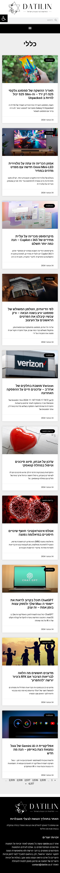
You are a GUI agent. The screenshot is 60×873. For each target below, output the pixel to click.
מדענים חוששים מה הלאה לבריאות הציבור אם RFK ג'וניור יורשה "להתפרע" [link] (33, 676)
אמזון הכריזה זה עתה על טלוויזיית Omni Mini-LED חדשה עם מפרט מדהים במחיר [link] (31, 167)
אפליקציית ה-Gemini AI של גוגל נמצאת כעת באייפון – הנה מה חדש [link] (31, 749)
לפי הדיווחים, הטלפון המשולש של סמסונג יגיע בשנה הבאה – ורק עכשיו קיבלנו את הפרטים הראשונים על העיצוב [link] (30, 314)
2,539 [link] (12, 780)
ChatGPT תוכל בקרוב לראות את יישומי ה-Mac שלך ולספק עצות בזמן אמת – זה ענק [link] (31, 603)
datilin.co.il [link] (48, 843)
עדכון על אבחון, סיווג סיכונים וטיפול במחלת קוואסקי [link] (34, 463)
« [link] (54, 780)
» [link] (25, 783)
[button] (30, 28)
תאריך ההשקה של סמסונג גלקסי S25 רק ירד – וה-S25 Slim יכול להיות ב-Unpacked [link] (31, 94)
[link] (4, 18)
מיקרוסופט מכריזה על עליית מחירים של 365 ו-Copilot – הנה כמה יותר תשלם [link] (32, 240)
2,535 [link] (43, 780)
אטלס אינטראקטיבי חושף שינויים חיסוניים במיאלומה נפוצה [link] (30, 532)
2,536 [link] (35, 780)
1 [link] (51, 780)
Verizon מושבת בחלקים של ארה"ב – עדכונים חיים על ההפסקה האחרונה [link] (30, 389)
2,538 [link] (19, 780)
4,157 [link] (31, 783)
